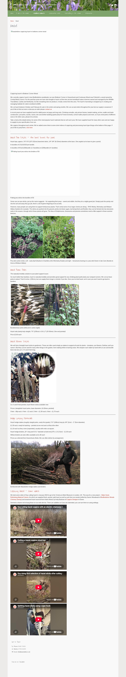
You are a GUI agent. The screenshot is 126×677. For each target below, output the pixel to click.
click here (29, 127)
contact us (48, 109)
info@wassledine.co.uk (24, 652)
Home (12, 21)
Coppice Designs (72, 499)
